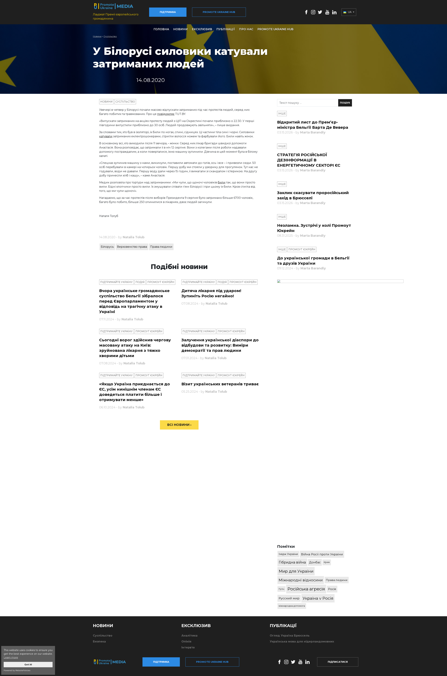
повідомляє (165, 114)
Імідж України (288, 554)
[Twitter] (320, 12)
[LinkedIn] (334, 12)
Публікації (225, 29)
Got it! (28, 664)
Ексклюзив (202, 29)
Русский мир (289, 598)
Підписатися (338, 661)
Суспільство (110, 36)
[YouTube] (327, 12)
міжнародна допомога (292, 606)
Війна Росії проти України (322, 554)
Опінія (186, 641)
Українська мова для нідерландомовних (302, 641)
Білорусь (107, 246)
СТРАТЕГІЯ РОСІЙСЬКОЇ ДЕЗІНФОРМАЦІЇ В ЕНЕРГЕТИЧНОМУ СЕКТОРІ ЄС (308, 160)
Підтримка (168, 12)
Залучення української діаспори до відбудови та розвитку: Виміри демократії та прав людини (220, 345)
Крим (327, 562)
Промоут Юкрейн (160, 282)
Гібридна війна (292, 562)
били (221, 182)
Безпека (99, 641)
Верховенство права (132, 246)
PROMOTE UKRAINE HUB (276, 29)
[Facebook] (306, 12)
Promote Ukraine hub (219, 12)
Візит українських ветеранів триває (220, 384)
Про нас (246, 29)
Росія (332, 589)
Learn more (11, 657)
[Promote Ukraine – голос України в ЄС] (112, 662)
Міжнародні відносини (301, 580)
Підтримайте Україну (116, 282)
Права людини (161, 246)
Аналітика (189, 635)
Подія (140, 282)
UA (349, 12)
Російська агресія (306, 588)
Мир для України (296, 571)
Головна (161, 29)
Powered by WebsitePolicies (17, 670)
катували (105, 136)
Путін (281, 589)
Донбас (315, 562)
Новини (180, 29)
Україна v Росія (318, 598)
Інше (282, 113)
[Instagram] (313, 12)
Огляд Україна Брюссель (290, 635)
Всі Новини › (179, 425)
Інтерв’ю (188, 647)
